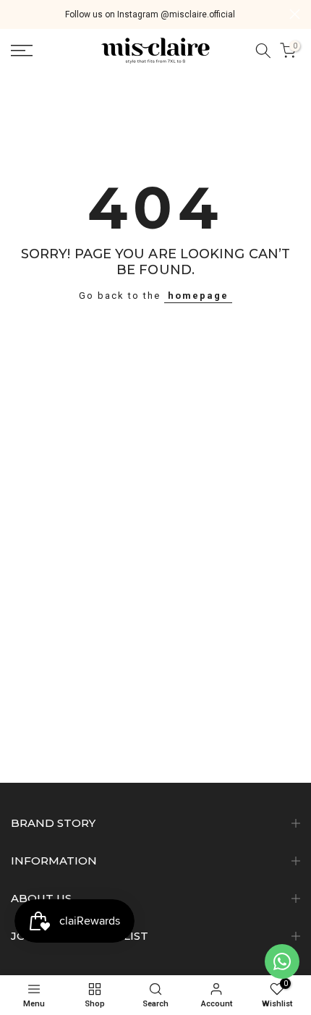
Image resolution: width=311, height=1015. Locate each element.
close (294, 14)
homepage (198, 295)
